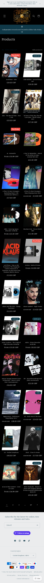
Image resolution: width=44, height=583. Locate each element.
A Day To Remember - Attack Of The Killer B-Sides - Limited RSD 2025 (33, 155)
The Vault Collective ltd (13, 572)
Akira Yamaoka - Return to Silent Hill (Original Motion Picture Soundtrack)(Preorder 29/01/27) (32, 489)
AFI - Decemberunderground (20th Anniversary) (33, 379)
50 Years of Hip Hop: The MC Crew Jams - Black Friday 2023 (33, 117)
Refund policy (38, 572)
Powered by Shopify (26, 572)
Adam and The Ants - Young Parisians (11, 307)
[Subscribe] (37, 525)
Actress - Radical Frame (32, 265)
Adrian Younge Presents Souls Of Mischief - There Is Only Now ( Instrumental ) (11, 380)
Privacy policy (11, 575)
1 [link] (6, 505)
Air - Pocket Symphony (11, 452)
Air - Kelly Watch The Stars (32, 416)
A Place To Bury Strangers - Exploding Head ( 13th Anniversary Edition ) (11, 193)
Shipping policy (34, 575)
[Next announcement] (40, 3)
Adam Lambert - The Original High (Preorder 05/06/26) (11, 343)
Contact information (23, 578)
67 (31, 505)
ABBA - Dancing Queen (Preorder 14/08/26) (11, 230)
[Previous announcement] (4, 3)
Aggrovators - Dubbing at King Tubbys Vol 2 (11, 417)
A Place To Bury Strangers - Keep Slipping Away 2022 (32, 192)
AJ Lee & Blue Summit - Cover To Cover (11, 487)
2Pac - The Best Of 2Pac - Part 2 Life (11, 116)
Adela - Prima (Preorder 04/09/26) (32, 343)
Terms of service (22, 575)
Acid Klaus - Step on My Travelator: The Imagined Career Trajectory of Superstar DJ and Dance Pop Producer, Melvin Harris (11, 268)
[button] (4, 16)
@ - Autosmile (11, 153)
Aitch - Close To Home (33, 452)
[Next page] (37, 504)
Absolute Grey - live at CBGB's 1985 (32, 230)
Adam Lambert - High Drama (32, 306)
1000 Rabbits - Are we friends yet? (32, 80)
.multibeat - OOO (11, 79)
